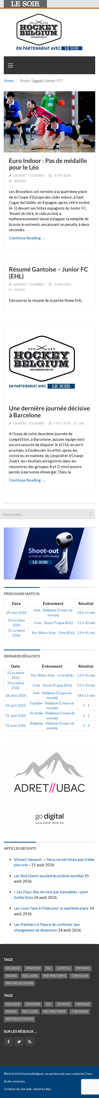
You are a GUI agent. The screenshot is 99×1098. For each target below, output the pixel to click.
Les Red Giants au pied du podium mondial (49, 875)
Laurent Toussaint (29, 175)
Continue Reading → (27, 238)
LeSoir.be (78, 1074)
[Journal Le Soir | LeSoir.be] (25, 4)
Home (9, 80)
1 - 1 (86, 705)
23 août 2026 (15, 705)
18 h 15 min (86, 613)
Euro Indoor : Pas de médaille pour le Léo (48, 164)
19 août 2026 (15, 726)
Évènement (53, 603)
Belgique (13, 968)
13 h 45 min (86, 633)
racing (11, 976)
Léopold (63, 968)
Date (16, 603)
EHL (82, 423)
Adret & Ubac (42, 1089)
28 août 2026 (16, 613)
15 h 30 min (86, 623)
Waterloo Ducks (19, 983)
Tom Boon (79, 976)
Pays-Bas (83, 968)
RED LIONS (30, 976)
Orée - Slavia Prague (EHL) (53, 623)
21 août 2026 (15, 716)
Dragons (33, 968)
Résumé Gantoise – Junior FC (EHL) (48, 273)
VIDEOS (19, 290)
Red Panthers (54, 976)
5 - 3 (86, 726)
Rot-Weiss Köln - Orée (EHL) (53, 633)
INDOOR (20, 181)
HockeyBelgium (33, 1074)
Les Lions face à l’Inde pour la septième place (51, 908)
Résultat (86, 603)
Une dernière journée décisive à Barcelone (49, 412)
